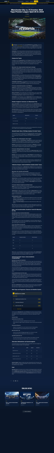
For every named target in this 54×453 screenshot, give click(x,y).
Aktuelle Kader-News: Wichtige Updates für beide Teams (14, 3)
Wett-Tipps (21, 7)
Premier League (19, 45)
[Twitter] (14, 381)
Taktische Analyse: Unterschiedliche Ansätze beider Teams (29, 3)
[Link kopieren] (17, 381)
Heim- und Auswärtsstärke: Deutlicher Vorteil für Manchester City (44, 3)
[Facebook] (15, 381)
